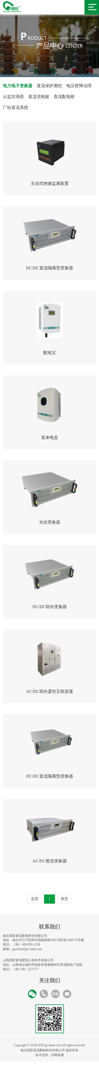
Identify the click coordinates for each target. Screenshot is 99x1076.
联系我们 (49, 927)
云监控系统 (13, 96)
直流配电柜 (64, 96)
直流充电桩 (38, 96)
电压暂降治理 (79, 85)
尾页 (64, 899)
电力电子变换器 (17, 85)
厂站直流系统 (15, 107)
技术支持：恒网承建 (49, 1055)
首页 (34, 899)
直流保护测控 (49, 85)
